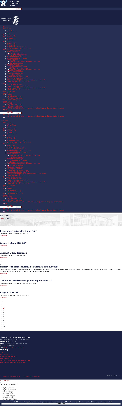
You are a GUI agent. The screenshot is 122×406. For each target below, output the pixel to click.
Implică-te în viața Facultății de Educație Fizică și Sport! (29, 266)
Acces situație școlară (6, 358)
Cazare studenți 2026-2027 (13, 242)
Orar (1, 352)
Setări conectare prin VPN (8, 356)
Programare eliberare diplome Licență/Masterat (15, 360)
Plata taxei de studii (6, 354)
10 (4, 324)
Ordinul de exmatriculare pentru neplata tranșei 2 (26, 280)
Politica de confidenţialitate (31, 376)
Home (2, 219)
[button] (0, 382)
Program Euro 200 (9, 292)
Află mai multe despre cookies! (103, 402)
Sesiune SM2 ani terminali (13, 252)
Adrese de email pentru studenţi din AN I (13, 362)
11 (4, 326)
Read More (3, 236)
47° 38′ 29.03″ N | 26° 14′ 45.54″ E (13, 347)
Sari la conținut (5, 380)
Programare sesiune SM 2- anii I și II (18, 231)
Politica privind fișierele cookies (10, 376)
